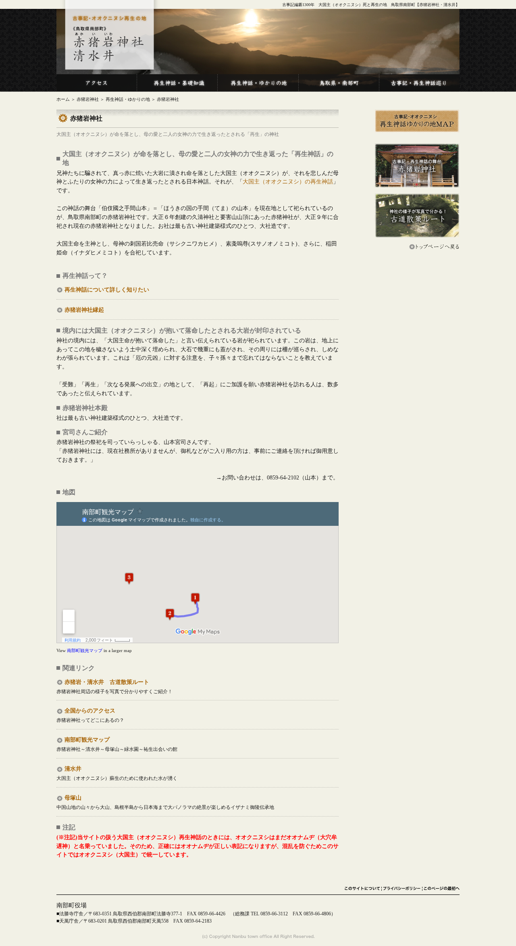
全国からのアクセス (89, 711)
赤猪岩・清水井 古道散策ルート (106, 682)
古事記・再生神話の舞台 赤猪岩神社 (417, 166)
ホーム (63, 99)
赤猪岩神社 (88, 99)
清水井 (72, 769)
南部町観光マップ (84, 650)
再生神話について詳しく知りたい (106, 290)
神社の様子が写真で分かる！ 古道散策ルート (417, 216)
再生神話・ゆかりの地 (128, 99)
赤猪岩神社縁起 (84, 310)
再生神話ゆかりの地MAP (417, 121)
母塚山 (72, 798)
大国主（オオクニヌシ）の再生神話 (288, 182)
